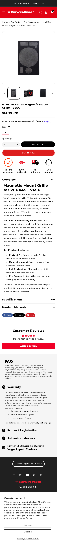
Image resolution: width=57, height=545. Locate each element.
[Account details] (46, 12)
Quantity (7, 138)
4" (7, 132)
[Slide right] (52, 93)
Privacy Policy (24, 518)
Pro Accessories (31, 22)
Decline (28, 531)
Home (5, 22)
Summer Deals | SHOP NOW (28, 3)
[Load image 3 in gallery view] (42, 93)
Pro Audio (16, 22)
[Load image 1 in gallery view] (13, 93)
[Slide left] (4, 93)
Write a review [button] (28, 346)
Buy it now (28, 152)
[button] (4, 12)
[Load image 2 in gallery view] (28, 93)
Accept (28, 525)
